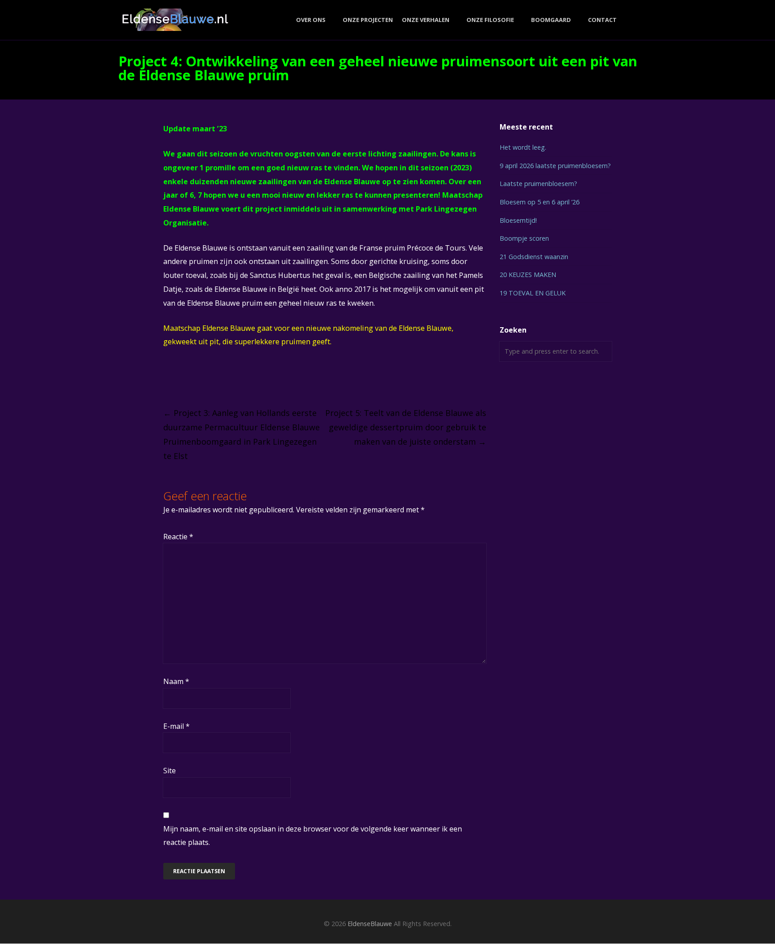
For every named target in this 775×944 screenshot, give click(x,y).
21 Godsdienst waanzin (534, 256)
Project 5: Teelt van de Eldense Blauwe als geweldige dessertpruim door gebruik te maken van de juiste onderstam (405, 427)
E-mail (176, 726)
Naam (176, 681)
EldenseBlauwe (370, 923)
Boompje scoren (524, 238)
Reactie (178, 536)
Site (169, 770)
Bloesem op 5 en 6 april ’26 (539, 202)
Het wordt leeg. (523, 147)
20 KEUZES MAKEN (528, 274)
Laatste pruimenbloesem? (538, 183)
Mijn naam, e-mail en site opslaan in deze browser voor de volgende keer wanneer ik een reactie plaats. (312, 835)
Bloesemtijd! (518, 220)
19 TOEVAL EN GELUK (533, 293)
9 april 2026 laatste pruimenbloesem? (555, 165)
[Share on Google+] (200, 378)
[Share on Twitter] (183, 378)
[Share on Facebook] (167, 378)
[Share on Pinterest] (233, 378)
